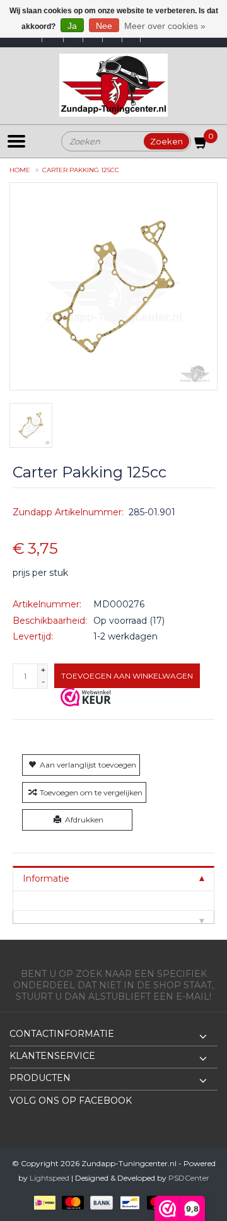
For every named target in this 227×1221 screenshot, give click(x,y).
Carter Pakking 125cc (80, 170)
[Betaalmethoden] (42, 1202)
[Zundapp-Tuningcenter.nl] (113, 85)
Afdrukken (84, 819)
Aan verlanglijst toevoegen (88, 764)
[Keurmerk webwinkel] (86, 696)
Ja (72, 26)
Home (19, 170)
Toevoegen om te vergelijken (91, 792)
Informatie (46, 878)
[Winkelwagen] (201, 145)
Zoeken (166, 141)
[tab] (113, 878)
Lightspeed (49, 1178)
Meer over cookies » (165, 26)
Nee (104, 26)
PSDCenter (188, 1178)
